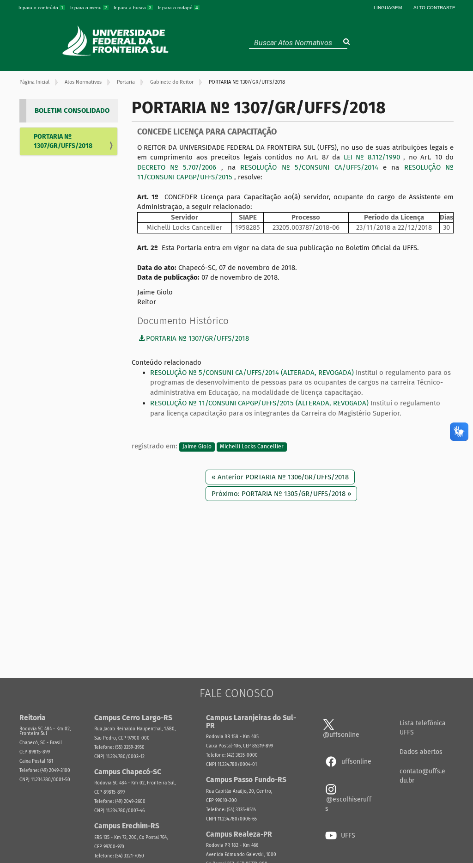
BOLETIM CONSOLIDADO (72, 110)
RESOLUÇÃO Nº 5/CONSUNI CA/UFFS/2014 (311, 167)
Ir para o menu (88, 7)
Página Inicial (34, 82)
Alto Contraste (434, 7)
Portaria (126, 82)
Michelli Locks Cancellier (252, 446)
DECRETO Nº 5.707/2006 (179, 167)
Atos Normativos (83, 82)
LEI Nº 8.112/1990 (374, 157)
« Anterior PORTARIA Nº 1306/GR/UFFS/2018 (280, 477)
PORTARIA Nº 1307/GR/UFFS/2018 (63, 141)
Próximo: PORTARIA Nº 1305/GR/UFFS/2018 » (281, 494)
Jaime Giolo (197, 446)
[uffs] (117, 40)
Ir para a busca (133, 7)
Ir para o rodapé (178, 7)
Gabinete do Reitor (172, 82)
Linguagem (388, 7)
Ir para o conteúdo (41, 7)
